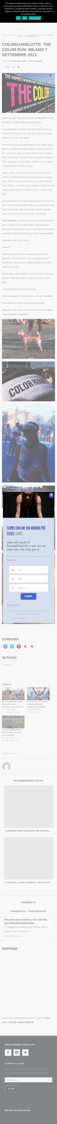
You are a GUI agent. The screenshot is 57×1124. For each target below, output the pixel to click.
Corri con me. (11, 560)
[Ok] (53, 11)
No (24, 18)
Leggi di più (35, 18)
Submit (28, 596)
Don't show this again (18, 618)
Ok (18, 18)
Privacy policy (13, 604)
